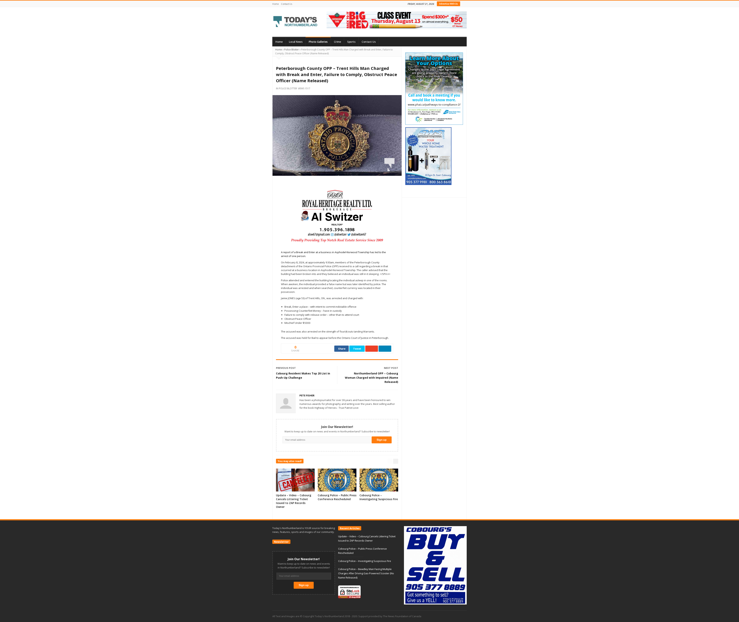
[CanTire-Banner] (397, 19)
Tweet (357, 348)
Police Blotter (291, 49)
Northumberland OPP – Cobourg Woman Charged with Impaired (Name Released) (371, 378)
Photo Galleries (318, 42)
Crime (337, 42)
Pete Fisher (306, 395)
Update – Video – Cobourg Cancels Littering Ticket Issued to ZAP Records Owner (293, 501)
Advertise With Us (448, 3)
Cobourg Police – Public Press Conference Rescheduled (337, 497)
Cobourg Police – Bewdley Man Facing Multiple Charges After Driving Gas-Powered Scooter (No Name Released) (366, 573)
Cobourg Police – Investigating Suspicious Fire (378, 497)
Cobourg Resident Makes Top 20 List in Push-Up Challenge (303, 375)
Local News (295, 42)
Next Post (391, 368)
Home (275, 4)
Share (341, 348)
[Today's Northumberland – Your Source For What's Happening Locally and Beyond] (295, 22)
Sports (351, 42)
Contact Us (286, 4)
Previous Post (286, 368)
